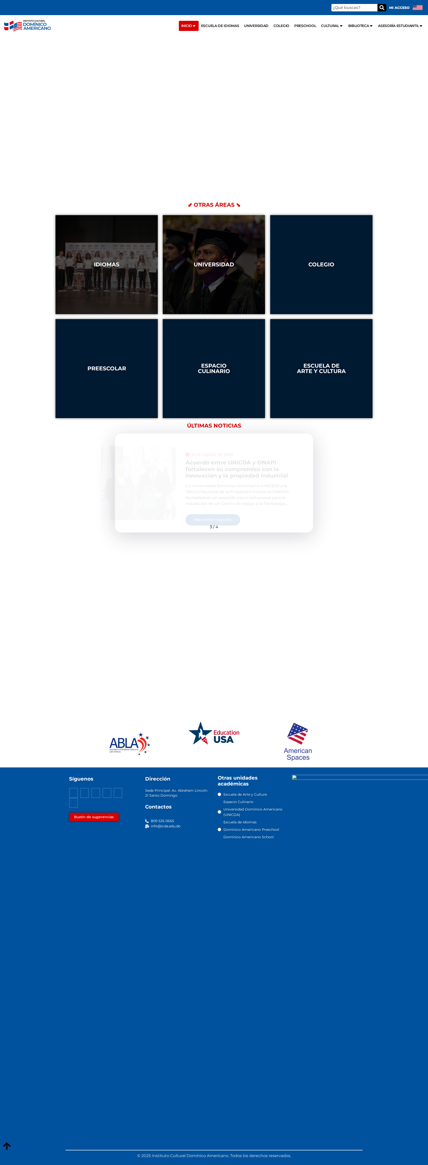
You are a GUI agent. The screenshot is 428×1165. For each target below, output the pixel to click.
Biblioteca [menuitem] (358, 26)
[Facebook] (73, 793)
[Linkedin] (118, 793)
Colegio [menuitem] (281, 26)
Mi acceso (399, 7)
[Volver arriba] (6, 1146)
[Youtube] (95, 793)
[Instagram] (107, 793)
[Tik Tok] (73, 803)
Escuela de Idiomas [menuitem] (220, 26)
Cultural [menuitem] (330, 26)
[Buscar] (381, 7)
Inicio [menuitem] (186, 26)
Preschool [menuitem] (305, 26)
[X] (84, 793)
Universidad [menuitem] (256, 26)
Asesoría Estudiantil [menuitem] (398, 26)
